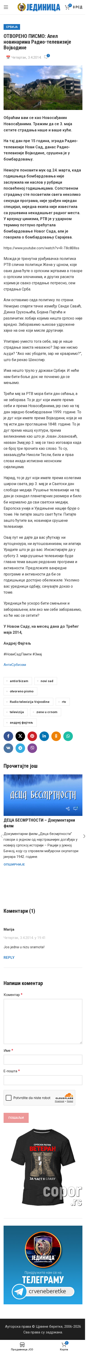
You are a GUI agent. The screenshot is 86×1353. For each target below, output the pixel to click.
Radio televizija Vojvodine (29, 702)
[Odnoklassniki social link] (56, 736)
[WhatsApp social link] (68, 736)
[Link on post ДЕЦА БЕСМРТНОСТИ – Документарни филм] (43, 795)
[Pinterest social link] (32, 736)
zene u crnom (46, 712)
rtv (64, 702)
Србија (12, 27)
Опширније (14, 864)
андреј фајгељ (21, 722)
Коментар (13, 994)
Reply (9, 957)
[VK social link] (8, 748)
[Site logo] (38, 7)
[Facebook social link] (8, 736)
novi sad (47, 681)
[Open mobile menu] (6, 7)
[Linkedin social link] (44, 736)
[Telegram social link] (20, 748)
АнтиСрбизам (15, 665)
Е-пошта (12, 1071)
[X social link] (20, 736)
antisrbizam (19, 681)
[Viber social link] (32, 748)
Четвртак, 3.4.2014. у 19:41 (25, 938)
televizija (17, 712)
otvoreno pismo (21, 691)
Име (8, 1050)
